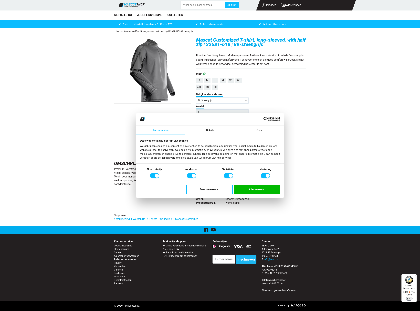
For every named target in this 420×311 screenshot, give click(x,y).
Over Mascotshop (123, 245)
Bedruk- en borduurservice (212, 24)
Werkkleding (123, 15)
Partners (118, 283)
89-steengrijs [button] (205, 100)
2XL (231, 80)
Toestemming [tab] (160, 130)
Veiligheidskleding (149, 15)
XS (207, 87)
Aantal (200, 106)
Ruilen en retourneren (125, 259)
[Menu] (415, 276)
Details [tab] (210, 130)
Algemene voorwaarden (126, 256)
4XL (199, 87)
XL (223, 80)
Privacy (118, 263)
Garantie (118, 269)
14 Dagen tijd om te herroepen (276, 24)
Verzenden (120, 266)
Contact (118, 252)
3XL (238, 80)
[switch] (191, 175)
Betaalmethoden (123, 280)
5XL (215, 87)
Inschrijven (246, 259)
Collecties (175, 15)
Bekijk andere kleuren (209, 94)
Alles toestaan (257, 189)
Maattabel (119, 276)
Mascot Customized (186, 219)
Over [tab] (259, 130)
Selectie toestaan (209, 189)
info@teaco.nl (271, 259)
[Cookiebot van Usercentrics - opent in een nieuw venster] (266, 119)
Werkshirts (138, 219)
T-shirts (152, 219)
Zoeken (231, 4)
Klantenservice (121, 249)
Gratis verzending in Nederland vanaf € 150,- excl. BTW (147, 24)
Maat (199, 73)
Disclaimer (119, 273)
